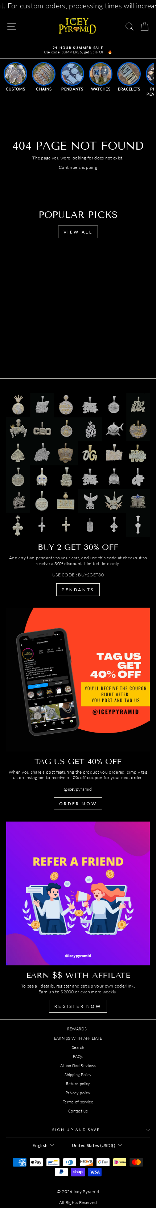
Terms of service (78, 1101)
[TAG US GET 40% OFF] (78, 679)
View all (78, 232)
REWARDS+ (78, 1028)
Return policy (78, 1083)
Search (78, 1047)
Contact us (78, 1110)
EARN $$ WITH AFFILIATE (78, 1038)
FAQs (78, 1056)
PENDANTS (78, 589)
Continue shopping (78, 167)
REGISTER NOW (77, 1006)
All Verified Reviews (78, 1065)
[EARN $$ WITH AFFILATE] (78, 893)
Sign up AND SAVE (76, 1130)
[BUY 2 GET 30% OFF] (78, 465)
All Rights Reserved (78, 1202)
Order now (78, 803)
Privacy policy (78, 1092)
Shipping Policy (78, 1074)
